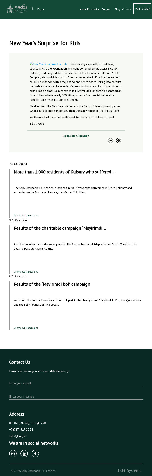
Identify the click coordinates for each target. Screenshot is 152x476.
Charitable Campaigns (76, 136)
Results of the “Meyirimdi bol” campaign (52, 284)
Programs (107, 9)
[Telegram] (118, 140)
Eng (39, 9)
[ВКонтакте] (110, 140)
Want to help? (142, 9)
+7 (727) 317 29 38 (21, 429)
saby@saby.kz (18, 436)
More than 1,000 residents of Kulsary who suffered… (64, 172)
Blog (117, 9)
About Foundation (90, 9)
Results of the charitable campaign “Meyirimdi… (60, 228)
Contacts (126, 9)
